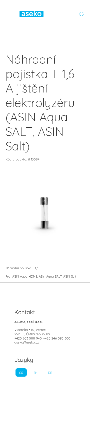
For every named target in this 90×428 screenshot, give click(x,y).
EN (36, 373)
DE (50, 373)
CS (81, 14)
